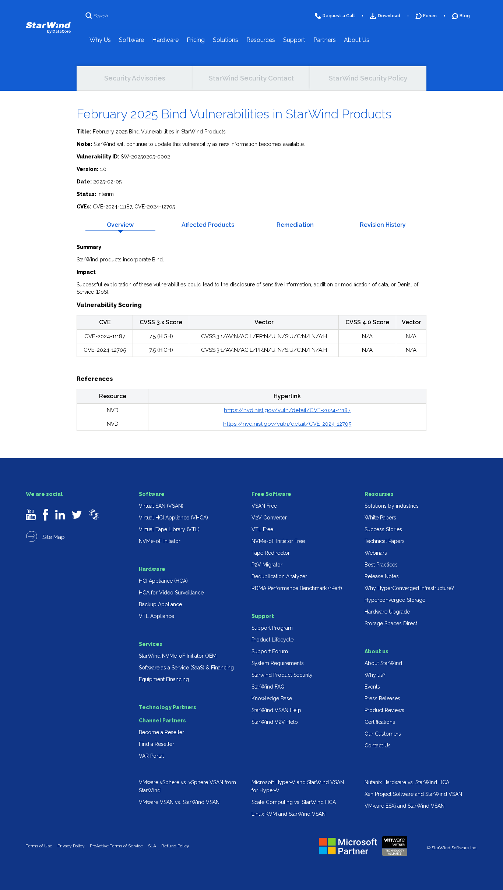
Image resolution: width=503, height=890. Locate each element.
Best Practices (381, 565)
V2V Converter (269, 518)
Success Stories (383, 529)
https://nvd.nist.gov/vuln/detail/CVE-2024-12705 (287, 424)
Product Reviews (384, 710)
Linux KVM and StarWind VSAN (289, 814)
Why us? (375, 675)
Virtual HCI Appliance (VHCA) (173, 518)
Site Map (53, 537)
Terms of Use (39, 845)
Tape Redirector (271, 553)
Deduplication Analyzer (279, 576)
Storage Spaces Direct (391, 623)
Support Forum (270, 651)
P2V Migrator (267, 565)
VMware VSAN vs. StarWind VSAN (179, 802)
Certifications (380, 722)
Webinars (376, 553)
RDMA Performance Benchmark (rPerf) (297, 588)
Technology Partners (167, 707)
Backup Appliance (160, 604)
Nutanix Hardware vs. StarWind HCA (407, 782)
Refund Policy (175, 845)
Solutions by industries (392, 506)
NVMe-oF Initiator (159, 541)
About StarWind (383, 663)
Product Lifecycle (272, 640)
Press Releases (382, 698)
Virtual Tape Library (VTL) (169, 529)
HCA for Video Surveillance (171, 593)
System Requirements (278, 663)
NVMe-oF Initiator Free (278, 541)
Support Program (272, 628)
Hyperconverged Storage (395, 600)
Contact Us (378, 745)
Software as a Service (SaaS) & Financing (186, 668)
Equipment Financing (164, 679)
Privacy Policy (71, 845)
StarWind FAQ (268, 687)
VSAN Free (264, 506)
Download (389, 15)
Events (372, 687)
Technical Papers (385, 541)
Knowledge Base (272, 698)
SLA (152, 845)
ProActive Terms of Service (116, 845)
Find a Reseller (156, 744)
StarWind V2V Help (275, 722)
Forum (430, 15)
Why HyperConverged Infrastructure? (409, 588)
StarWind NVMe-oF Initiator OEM (178, 656)
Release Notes (382, 576)
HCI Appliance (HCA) (163, 581)
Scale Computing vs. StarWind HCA (294, 802)
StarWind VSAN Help (276, 710)
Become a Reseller (161, 732)
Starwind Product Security (282, 675)
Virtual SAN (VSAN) (161, 506)
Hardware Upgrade (387, 612)
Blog (465, 15)
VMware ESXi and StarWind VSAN (404, 806)
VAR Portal (151, 756)
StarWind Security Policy (368, 78)
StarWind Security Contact (251, 78)
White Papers (380, 518)
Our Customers (383, 734)
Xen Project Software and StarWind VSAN (413, 794)
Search (101, 15)
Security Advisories (134, 78)
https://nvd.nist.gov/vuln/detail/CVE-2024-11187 (287, 410)
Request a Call (339, 15)
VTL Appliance (156, 616)
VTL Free (262, 529)
